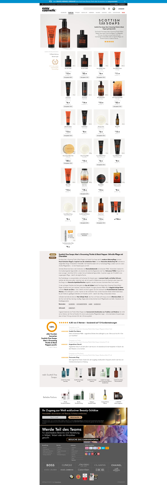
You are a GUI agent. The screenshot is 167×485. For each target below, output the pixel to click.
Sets (109, 12)
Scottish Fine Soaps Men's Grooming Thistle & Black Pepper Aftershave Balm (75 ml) (90, 355)
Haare (98, 12)
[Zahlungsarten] (105, 447)
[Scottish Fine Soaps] (109, 22)
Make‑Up (84, 12)
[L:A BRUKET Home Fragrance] (118, 394)
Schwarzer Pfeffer (82, 304)
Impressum (74, 447)
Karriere (74, 460)
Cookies (73, 454)
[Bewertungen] (109, 41)
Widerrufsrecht (75, 451)
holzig (53, 254)
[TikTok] (95, 453)
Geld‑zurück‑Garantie (48, 451)
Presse (73, 458)
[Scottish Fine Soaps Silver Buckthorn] (118, 372)
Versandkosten (58, 482)
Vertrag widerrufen (47, 454)
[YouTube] (98, 453)
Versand (45, 447)
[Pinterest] (92, 453)
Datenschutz (74, 453)
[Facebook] (89, 453)
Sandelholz (97, 304)
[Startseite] (42, 4)
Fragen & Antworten (61, 451)
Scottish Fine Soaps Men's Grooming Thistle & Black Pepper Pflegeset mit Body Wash (90, 329)
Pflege (77, 12)
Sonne (104, 12)
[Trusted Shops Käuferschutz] (113, 8)
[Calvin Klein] (83, 469)
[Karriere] (83, 434)
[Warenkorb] (109, 9)
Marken (63, 12)
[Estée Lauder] (50, 469)
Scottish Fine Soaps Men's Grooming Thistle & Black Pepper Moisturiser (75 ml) (89, 342)
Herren (91, 12)
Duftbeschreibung (54, 54)
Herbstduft (72, 308)
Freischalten (74, 417)
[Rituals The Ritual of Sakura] (65, 394)
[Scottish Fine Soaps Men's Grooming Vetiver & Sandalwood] (105, 372)
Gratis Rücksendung (47, 453)
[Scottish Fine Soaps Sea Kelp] (65, 372)
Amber (90, 304)
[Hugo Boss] (50, 465)
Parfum (70, 12)
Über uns (73, 456)
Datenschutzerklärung (78, 420)
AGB (73, 449)
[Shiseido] (83, 465)
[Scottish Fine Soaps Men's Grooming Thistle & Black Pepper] (67, 31)
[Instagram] (86, 453)
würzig (52, 258)
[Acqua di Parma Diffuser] (105, 394)
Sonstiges (116, 12)
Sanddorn (72, 304)
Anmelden (121, 9)
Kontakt (59, 449)
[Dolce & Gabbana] (67, 469)
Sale (123, 12)
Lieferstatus (59, 447)
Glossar (59, 453)
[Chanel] (116, 465)
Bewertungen (55, 56)
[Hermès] (116, 469)
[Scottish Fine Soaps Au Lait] (78, 372)
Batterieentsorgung (61, 454)
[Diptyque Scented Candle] (91, 394)
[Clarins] (100, 465)
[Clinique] (67, 465)
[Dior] (100, 469)
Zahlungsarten (46, 449)
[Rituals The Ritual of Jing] (78, 394)
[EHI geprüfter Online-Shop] (78, 477)
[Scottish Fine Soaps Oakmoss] (91, 372)
